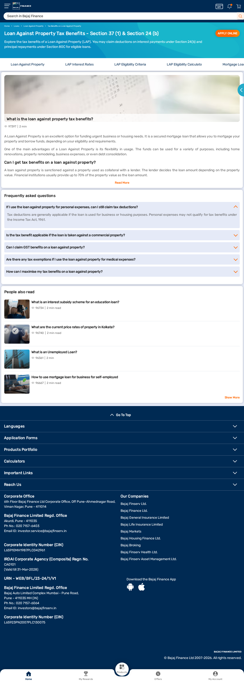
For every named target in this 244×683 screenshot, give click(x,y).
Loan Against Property (28, 64)
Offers (158, 679)
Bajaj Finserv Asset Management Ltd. (149, 559)
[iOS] (141, 587)
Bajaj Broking (131, 545)
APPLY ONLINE (227, 33)
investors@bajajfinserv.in (37, 608)
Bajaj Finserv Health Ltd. (139, 552)
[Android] (130, 587)
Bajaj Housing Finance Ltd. (141, 538)
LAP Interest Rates (79, 64)
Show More (232, 397)
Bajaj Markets (131, 531)
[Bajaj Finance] (22, 6)
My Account (215, 679)
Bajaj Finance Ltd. (134, 511)
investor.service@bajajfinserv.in (42, 531)
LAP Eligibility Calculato (184, 64)
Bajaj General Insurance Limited (145, 518)
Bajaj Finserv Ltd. (134, 504)
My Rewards (86, 679)
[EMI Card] (219, 6)
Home (28, 679)
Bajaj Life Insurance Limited (142, 524)
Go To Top (123, 415)
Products (122, 672)
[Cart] (238, 7)
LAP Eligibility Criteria (130, 64)
